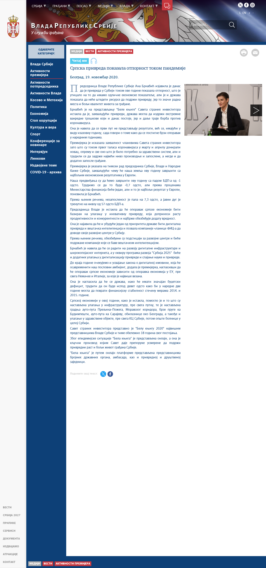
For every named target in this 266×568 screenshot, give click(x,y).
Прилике (9, 523)
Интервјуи (39, 152)
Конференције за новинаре (45, 143)
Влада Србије (41, 64)
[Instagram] (252, 5)
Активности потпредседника (44, 84)
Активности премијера (40, 73)
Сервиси (9, 531)
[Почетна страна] (13, 26)
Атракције (10, 554)
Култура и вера (43, 127)
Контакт (9, 562)
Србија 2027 (11, 515)
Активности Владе (45, 93)
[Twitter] (240, 5)
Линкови (37, 158)
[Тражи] (232, 24)
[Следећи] (256, 110)
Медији (76, 51)
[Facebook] (246, 5)
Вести (7, 507)
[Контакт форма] (167, 6)
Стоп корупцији (43, 120)
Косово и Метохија (46, 100)
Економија (39, 114)
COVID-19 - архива (46, 172)
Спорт (35, 134)
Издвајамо (11, 546)
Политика (38, 107)
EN (244, 13)
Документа (11, 538)
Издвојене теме (43, 165)
